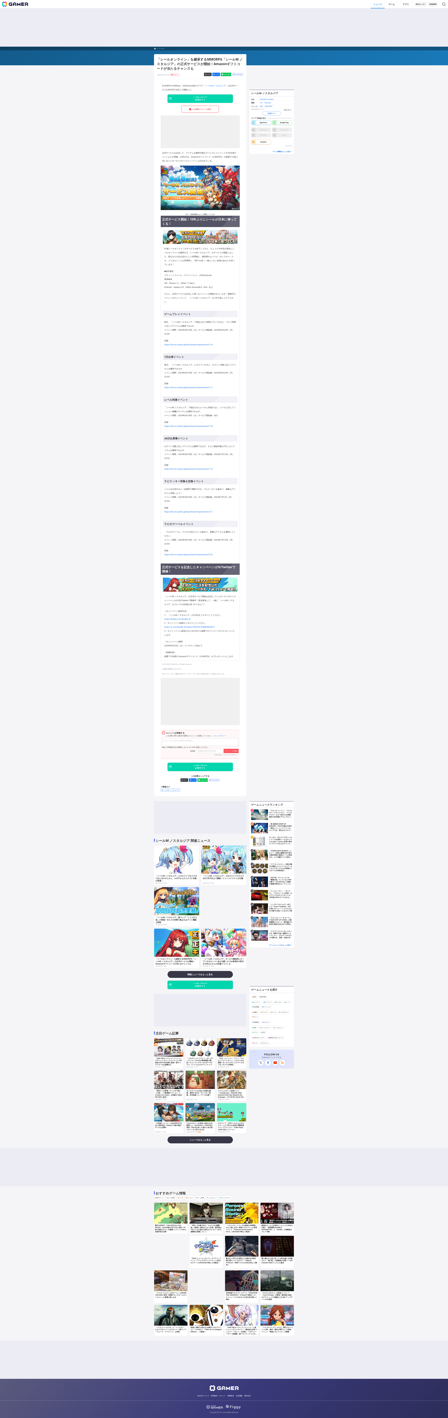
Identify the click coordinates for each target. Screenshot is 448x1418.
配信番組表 (433, 4)
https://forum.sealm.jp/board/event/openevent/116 (188, 344)
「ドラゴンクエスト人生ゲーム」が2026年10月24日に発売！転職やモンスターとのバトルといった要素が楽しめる (171, 1295)
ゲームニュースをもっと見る (280, 945)
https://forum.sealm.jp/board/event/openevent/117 (188, 387)
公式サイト (272, 113)
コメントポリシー (219, 736)
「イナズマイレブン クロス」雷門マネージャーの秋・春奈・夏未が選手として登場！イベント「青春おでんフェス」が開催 (277, 1329)
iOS (261, 103)
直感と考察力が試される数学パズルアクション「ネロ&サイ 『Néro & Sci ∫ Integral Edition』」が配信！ (206, 1329)
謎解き (256, 1012)
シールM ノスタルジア (216, 85)
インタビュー (279, 1028)
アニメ (256, 1017)
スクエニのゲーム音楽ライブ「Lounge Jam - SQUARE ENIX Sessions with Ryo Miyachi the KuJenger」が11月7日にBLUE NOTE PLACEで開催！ (231, 1095)
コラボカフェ (284, 1012)
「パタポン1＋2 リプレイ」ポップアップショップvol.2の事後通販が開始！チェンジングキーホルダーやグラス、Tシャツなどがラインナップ (199, 1061)
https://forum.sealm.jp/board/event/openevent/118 (188, 426)
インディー (257, 1002)
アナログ (279, 1002)
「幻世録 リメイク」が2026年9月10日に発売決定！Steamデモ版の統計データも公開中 (168, 1125)
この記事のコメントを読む (202, 109)
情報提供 (231, 1396)
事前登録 (263, 997)
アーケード (268, 1002)
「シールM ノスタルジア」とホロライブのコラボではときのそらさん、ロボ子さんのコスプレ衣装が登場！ (176, 878)
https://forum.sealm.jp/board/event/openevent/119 (188, 469)
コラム (256, 1032)
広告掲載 (239, 1396)
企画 (263, 1032)
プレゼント (265, 1043)
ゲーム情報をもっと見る (282, 151)
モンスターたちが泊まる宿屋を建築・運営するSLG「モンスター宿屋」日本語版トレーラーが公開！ (198, 1093)
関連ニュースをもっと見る (200, 974)
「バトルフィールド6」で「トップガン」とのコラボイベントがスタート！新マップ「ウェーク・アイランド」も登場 (170, 1329)
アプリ (406, 4)
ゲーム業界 (200, 1198)
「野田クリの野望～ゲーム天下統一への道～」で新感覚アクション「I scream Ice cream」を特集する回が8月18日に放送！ (168, 1094)
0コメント (176, 75)
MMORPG (268, 106)
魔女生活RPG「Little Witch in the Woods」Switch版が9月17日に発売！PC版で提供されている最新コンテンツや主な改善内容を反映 (170, 1228)
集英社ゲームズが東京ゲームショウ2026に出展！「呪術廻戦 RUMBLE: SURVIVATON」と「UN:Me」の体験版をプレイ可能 (277, 1228)
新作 (255, 997)
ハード (288, 1002)
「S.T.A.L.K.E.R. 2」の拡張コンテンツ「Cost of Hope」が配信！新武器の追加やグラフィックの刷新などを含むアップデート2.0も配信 (276, 1296)
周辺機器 (256, 1007)
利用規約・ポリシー (218, 1396)
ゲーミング (266, 1007)
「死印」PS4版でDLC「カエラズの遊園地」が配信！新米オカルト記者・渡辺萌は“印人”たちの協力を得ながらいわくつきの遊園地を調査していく (206, 1228)
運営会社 (247, 1396)
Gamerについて (203, 1396)
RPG (261, 106)
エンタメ (265, 1012)
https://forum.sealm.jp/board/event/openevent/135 (188, 554)
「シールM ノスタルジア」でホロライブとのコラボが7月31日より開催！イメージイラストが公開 (223, 877)
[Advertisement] (224, 27)
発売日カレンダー (259, 1038)
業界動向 (256, 1022)
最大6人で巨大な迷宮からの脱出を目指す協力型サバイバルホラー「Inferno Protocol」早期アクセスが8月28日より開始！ (241, 1261)
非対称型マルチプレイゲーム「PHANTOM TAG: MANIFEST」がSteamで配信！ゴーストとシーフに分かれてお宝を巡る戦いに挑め (241, 1296)
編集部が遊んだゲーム (276, 1038)
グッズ (274, 1012)
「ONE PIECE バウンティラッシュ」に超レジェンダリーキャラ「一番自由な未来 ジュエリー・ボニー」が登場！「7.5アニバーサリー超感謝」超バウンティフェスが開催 (241, 1331)
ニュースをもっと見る (200, 1139)
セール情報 (171, 1198)
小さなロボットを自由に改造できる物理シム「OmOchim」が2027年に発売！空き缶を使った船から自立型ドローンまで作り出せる (199, 1126)
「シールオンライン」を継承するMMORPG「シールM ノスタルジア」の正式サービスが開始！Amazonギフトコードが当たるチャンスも (176, 961)
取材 (255, 1028)
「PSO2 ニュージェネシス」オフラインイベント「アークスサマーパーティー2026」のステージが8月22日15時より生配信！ (206, 1260)
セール (256, 1043)
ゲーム (392, 4)
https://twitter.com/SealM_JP (177, 619)
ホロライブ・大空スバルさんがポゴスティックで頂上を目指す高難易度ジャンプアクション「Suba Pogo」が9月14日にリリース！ (231, 1126)
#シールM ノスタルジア (170, 790)
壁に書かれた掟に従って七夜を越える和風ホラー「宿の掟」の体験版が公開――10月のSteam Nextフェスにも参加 (277, 1260)
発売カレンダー (421, 4)
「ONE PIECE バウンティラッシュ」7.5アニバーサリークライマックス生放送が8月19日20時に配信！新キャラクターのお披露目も (168, 1061)
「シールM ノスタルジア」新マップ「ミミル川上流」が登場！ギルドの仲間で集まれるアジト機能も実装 (176, 920)
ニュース (378, 4)
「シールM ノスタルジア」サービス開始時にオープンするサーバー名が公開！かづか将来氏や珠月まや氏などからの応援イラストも (223, 961)
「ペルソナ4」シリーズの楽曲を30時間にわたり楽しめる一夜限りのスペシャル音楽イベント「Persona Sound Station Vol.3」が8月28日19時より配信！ (241, 1228)
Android (267, 103)
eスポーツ (266, 1022)
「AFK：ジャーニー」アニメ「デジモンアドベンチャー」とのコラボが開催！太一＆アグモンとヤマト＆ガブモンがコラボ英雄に (231, 1061)
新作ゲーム (159, 1198)
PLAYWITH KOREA (266, 99)
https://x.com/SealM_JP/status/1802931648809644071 (189, 627)
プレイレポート (265, 1028)
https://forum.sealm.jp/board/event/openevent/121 (188, 511)
